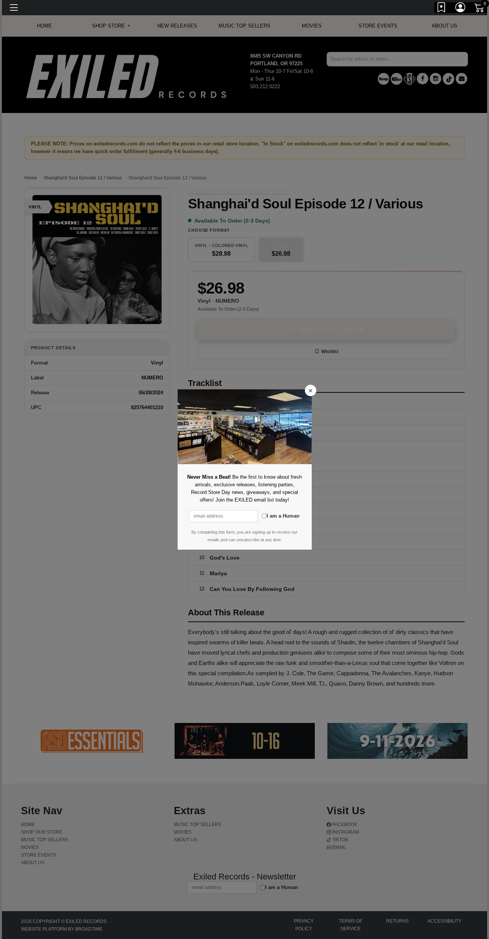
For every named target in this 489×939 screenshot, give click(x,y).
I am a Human (283, 516)
